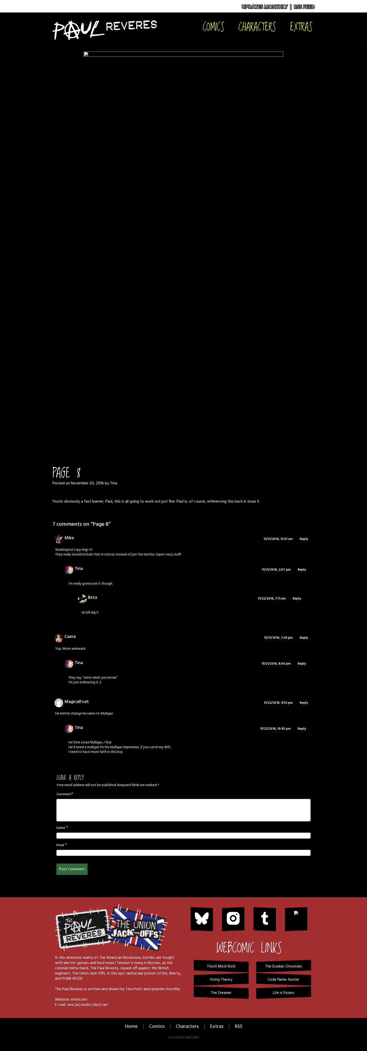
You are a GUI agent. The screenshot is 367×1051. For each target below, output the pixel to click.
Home (131, 1027)
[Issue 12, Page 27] (202, 437)
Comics (213, 26)
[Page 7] (177, 437)
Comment (63, 794)
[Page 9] (183, 239)
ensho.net (79, 999)
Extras (301, 26)
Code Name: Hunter (283, 980)
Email (60, 845)
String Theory (221, 980)
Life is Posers (283, 993)
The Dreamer (221, 993)
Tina (113, 483)
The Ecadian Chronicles (283, 966)
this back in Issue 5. (243, 501)
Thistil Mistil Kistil (221, 966)
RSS (238, 1027)
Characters (257, 26)
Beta (92, 597)
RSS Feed (304, 7)
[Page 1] (164, 437)
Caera (70, 636)
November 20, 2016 (87, 483)
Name (60, 828)
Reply (304, 539)
